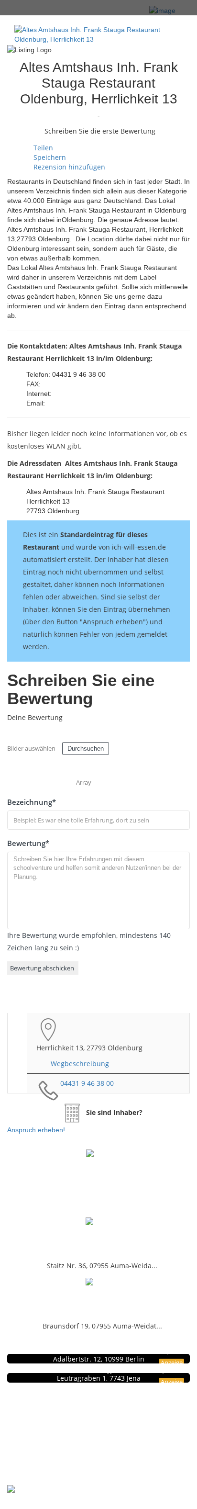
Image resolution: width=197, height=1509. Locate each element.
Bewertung (28, 843)
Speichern (49, 157)
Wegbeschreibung (80, 1063)
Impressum (113, 1423)
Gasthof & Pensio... (98, 1237)
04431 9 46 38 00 (87, 1083)
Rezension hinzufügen (68, 166)
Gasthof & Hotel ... (98, 1298)
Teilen (42, 147)
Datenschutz (113, 1413)
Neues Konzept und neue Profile (113, 1433)
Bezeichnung (31, 802)
